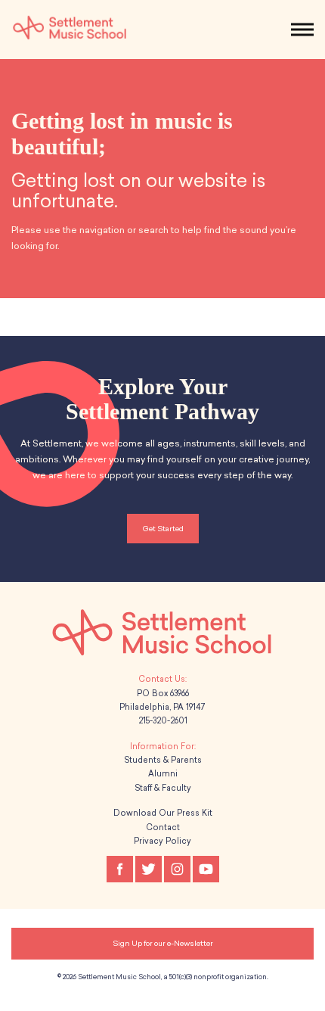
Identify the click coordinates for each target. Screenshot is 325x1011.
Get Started (163, 528)
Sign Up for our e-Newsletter (163, 943)
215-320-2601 (162, 721)
